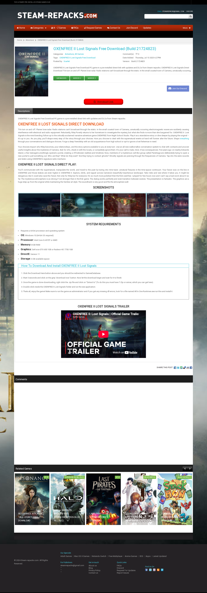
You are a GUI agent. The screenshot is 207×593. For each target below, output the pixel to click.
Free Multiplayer (115, 556)
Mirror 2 (77, 78)
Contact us (93, 573)
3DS (141, 556)
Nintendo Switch (99, 556)
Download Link (105, 101)
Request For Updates (126, 570)
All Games (79, 54)
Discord (189, 11)
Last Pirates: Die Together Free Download (99, 517)
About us (93, 565)
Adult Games (66, 556)
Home (19, 40)
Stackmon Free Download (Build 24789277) (170, 517)
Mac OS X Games (81, 556)
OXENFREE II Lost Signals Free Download (77, 58)
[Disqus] (103, 425)
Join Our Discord (179, 88)
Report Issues (123, 573)
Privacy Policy (94, 570)
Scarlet (67, 61)
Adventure (30, 40)
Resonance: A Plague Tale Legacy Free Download (30, 517)
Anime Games (131, 556)
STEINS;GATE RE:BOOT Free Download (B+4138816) (136, 517)
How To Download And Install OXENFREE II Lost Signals (59, 266)
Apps (148, 556)
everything (184, 138)
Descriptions (24, 111)
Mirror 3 (91, 78)
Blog (91, 568)
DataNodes (61, 78)
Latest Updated (160, 556)
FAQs (119, 565)
